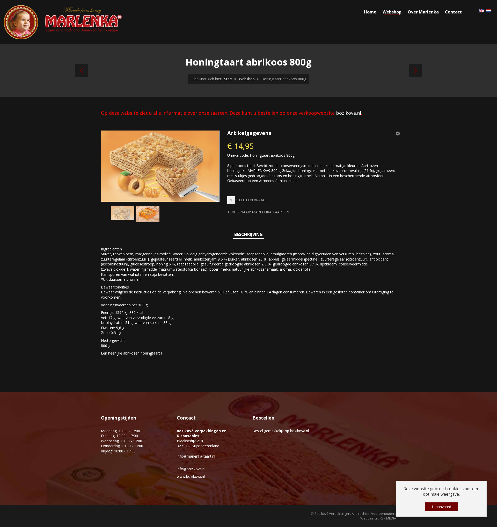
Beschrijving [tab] (248, 234)
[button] (398, 133)
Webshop (247, 78)
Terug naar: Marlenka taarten (258, 212)
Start (228, 78)
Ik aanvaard (441, 506)
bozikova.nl (348, 113)
